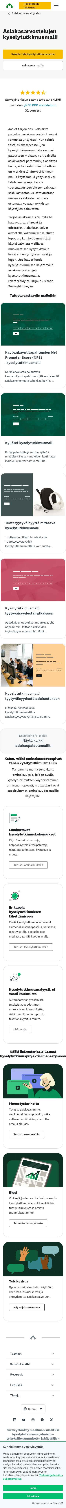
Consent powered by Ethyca (45, 1503)
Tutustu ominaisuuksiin (28, 865)
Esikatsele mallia (33, 65)
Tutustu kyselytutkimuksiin (31, 947)
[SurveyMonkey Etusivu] (9, 6)
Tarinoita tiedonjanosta (28, 1223)
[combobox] (33, 1408)
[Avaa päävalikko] (56, 5)
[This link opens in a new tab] (14, 1419)
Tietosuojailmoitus (51, 1475)
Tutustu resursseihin (27, 1134)
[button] (33, 1354)
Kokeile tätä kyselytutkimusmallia (33, 54)
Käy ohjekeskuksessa (27, 1307)
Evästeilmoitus (12, 1478)
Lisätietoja (20, 1029)
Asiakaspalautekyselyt (26, 13)
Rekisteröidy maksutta (31, 5)
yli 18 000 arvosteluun (40, 105)
